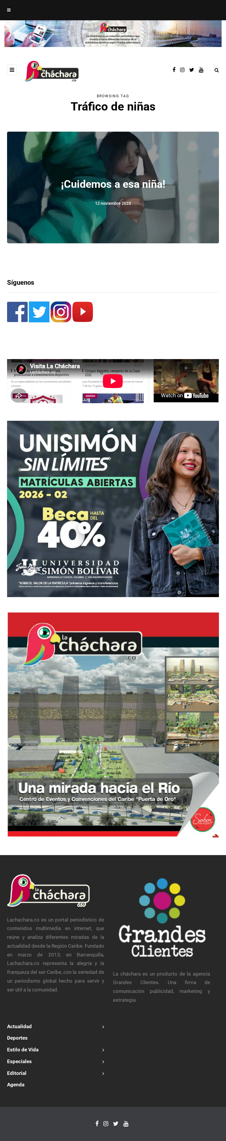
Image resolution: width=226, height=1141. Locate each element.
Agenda (15, 1085)
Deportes (17, 1038)
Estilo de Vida (23, 1050)
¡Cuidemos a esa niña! (113, 184)
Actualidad (19, 1026)
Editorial (16, 1073)
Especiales (19, 1061)
